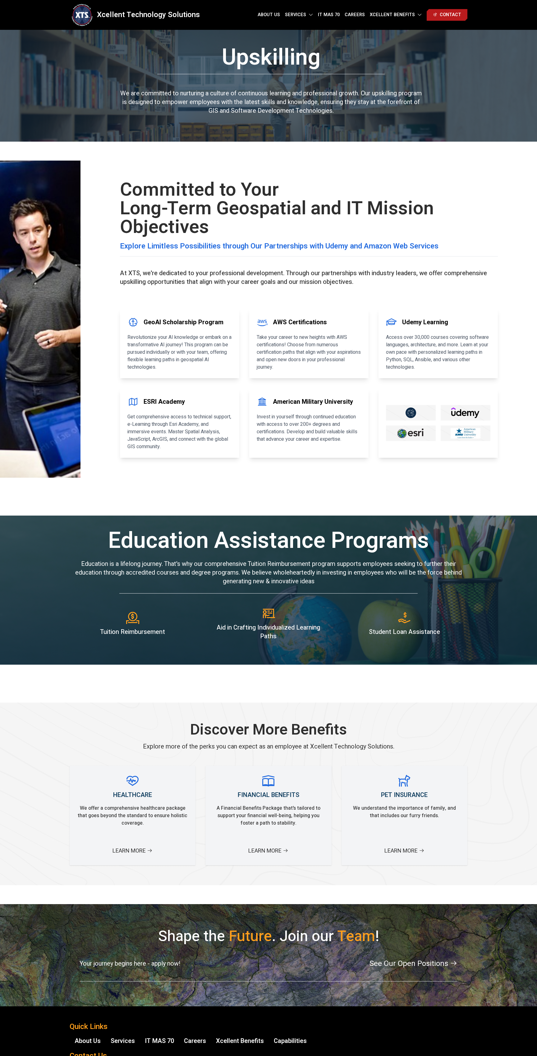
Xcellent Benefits (240, 1040)
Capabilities (290, 1040)
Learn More (129, 851)
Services (123, 1040)
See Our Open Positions (409, 963)
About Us (269, 14)
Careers (355, 14)
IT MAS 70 (329, 14)
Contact (450, 14)
